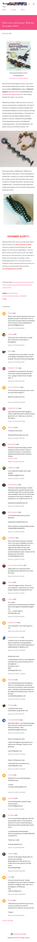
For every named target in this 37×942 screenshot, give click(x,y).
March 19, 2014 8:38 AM (16, 328)
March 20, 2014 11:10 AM (16, 673)
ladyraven (11, 679)
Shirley (10, 313)
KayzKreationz (13, 484)
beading (8, 287)
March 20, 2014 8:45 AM (16, 616)
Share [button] (4, 299)
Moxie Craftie (12, 458)
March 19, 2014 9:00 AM (16, 381)
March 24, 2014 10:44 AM (16, 894)
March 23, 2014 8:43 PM (16, 847)
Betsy (10, 351)
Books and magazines (10, 296)
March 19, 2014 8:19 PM (16, 506)
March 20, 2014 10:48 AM (16, 650)
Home (4, 9)
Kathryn (10, 334)
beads (16, 285)
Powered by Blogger (19, 934)
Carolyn (10, 775)
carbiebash (11, 537)
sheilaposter (12, 467)
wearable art (10, 285)
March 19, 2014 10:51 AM (16, 421)
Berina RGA (12, 444)
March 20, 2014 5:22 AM (16, 576)
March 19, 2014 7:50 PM (16, 478)
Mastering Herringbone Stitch (11, 94)
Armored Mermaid (14, 387)
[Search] (29, 3)
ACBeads (11, 815)
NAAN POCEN (13, 368)
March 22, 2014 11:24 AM (16, 769)
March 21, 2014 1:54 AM (16, 733)
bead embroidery (17, 282)
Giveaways (23, 296)
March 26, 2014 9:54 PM (16, 915)
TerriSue (10, 705)
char (9, 877)
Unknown (11, 427)
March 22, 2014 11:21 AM (16, 754)
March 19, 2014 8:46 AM (16, 345)
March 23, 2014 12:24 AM (16, 792)
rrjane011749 (12, 622)
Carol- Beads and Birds (15, 565)
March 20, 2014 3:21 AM (16, 559)
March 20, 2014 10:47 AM (16, 631)
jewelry (20, 285)
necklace (25, 285)
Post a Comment (7, 920)
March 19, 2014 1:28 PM (16, 438)
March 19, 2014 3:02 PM (16, 461)
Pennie (10, 900)
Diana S (10, 582)
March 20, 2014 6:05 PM (16, 714)
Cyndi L (10, 599)
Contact (13, 9)
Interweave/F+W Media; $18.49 (18, 78)
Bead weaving (13, 293)
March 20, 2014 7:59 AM (16, 593)
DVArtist (11, 853)
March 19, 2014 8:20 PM (16, 532)
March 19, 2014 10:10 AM (16, 402)
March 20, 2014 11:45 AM (16, 699)
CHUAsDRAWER (13, 720)
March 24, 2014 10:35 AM (16, 871)
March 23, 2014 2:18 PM (16, 809)
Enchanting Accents (14, 637)
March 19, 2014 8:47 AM (16, 362)
